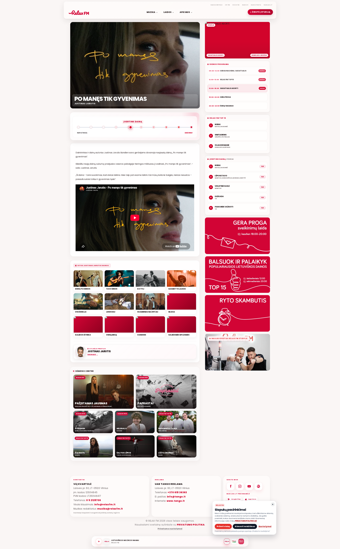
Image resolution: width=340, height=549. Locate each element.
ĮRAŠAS (262, 71)
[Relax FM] (227, 541)
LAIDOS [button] (167, 12)
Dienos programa (219, 64)
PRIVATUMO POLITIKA (191, 524)
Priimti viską (223, 526)
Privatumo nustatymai (170, 529)
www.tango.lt (176, 500)
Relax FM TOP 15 (218, 118)
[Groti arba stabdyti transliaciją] (99, 541)
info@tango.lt (176, 496)
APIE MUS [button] (185, 12)
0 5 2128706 (93, 500)
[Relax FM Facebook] (231, 486)
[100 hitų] (234, 541)
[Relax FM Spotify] (258, 486)
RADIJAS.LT (268, 5)
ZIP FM (227, 5)
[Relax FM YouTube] (249, 486)
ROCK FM (236, 5)
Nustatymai (265, 526)
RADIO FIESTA (256, 5)
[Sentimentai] (241, 541)
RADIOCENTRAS (216, 5)
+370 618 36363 (177, 492)
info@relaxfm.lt (105, 504)
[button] (260, 12)
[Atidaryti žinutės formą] (237, 236)
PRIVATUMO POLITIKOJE (246, 521)
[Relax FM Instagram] (240, 486)
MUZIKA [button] (151, 12)
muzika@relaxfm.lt (110, 508)
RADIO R (245, 5)
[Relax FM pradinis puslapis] (79, 12)
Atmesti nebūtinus (245, 526)
